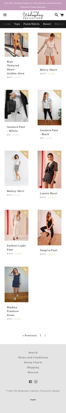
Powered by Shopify (50, 390)
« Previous (30, 335)
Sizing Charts (33, 362)
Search (33, 352)
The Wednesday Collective (26, 390)
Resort (47, 24)
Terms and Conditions (33, 357)
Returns (33, 372)
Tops (17, 24)
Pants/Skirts (31, 24)
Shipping (33, 367)
